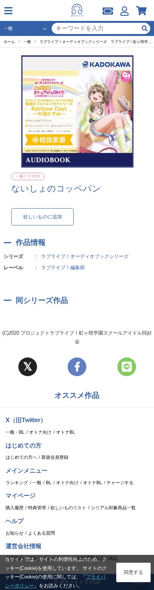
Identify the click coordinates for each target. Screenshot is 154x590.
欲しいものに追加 (42, 216)
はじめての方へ (21, 457)
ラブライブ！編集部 (63, 267)
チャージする (120, 482)
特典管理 (37, 507)
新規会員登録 (54, 457)
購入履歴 (15, 507)
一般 (37, 482)
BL (49, 482)
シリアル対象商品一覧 (113, 507)
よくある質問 (41, 533)
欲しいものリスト (68, 507)
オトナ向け (40, 432)
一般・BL (15, 432)
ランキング (17, 482)
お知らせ (15, 533)
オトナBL (65, 432)
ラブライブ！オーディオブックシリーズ (85, 256)
